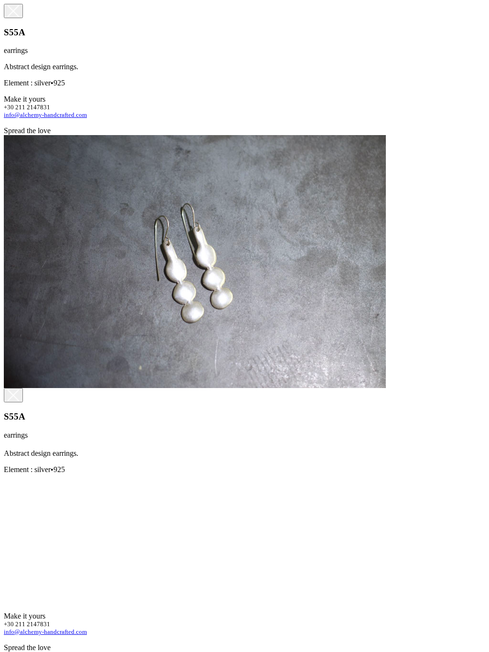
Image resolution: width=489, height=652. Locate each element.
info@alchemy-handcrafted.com (45, 114)
